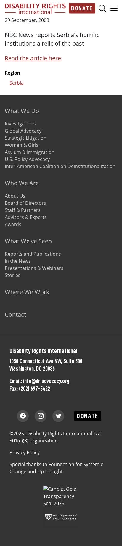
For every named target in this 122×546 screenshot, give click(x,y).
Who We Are (22, 183)
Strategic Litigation (25, 138)
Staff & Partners (23, 210)
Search (102, 8)
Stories (12, 275)
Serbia (16, 83)
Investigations (20, 123)
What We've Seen (28, 241)
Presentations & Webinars (34, 268)
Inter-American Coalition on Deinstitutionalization (60, 166)
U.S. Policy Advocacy (27, 159)
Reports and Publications (33, 254)
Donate (82, 8)
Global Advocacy (23, 131)
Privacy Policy (24, 452)
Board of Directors (25, 203)
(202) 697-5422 (34, 389)
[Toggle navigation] (114, 8)
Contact (15, 314)
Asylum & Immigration (29, 152)
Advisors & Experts (26, 217)
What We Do (22, 111)
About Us (15, 196)
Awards (13, 224)
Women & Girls (21, 145)
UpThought (50, 471)
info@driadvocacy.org (46, 381)
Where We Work (27, 292)
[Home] (35, 8)
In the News (18, 261)
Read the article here (33, 58)
